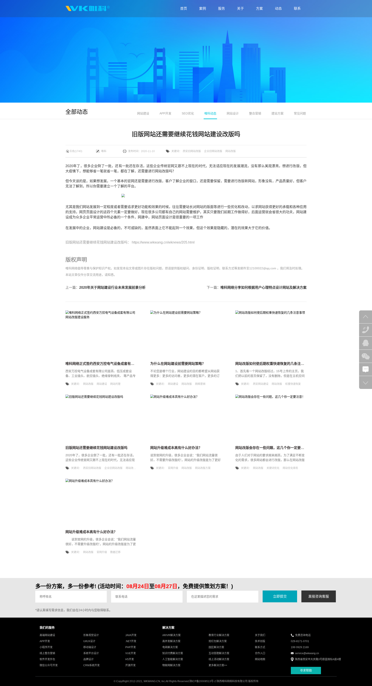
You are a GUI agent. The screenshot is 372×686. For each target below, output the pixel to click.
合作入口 (260, 653)
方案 (259, 8)
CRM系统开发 (91, 665)
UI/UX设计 (89, 641)
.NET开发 (130, 641)
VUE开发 (130, 653)
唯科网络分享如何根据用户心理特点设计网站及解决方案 (263, 287)
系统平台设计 (91, 653)
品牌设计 (88, 659)
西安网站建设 (260, 383)
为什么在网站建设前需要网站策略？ (177, 363)
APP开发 (165, 113)
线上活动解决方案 (219, 659)
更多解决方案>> (218, 665)
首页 (183, 8)
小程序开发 (46, 647)
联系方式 (260, 647)
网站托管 (115, 383)
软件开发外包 (47, 659)
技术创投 (260, 641)
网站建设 (143, 113)
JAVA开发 (130, 635)
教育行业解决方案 (219, 635)
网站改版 (230, 151)
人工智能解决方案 (172, 659)
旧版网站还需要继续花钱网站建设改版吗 (96, 242)
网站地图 (260, 659)
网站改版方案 (203, 468)
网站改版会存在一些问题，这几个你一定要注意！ (273, 448)
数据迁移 (115, 552)
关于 (240, 8)
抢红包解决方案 (218, 641)
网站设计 (233, 113)
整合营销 (255, 113)
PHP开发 (130, 647)
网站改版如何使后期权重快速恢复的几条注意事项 (273, 363)
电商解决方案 (170, 647)
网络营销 (200, 383)
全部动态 (76, 112)
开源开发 (130, 665)
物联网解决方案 (171, 665)
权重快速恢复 (293, 383)
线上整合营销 (47, 653)
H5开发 (129, 659)
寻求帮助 (306, 670)
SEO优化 (188, 113)
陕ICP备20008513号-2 (202, 681)
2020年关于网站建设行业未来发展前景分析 (112, 287)
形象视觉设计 (91, 635)
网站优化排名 (290, 468)
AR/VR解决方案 (171, 635)
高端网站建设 (47, 635)
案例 (202, 8)
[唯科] (87, 8)
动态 (278, 8)
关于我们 (260, 635)
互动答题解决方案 (219, 653)
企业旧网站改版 (213, 151)
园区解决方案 (216, 647)
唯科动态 (210, 113)
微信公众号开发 (49, 665)
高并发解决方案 (171, 641)
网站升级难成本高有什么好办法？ (176, 448)
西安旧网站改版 (192, 151)
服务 (221, 8)
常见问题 (300, 113)
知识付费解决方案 (172, 653)
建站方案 (277, 113)
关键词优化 (273, 468)
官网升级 (173, 468)
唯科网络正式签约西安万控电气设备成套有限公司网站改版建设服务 (117, 363)
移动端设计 (89, 647)
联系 (297, 8)
